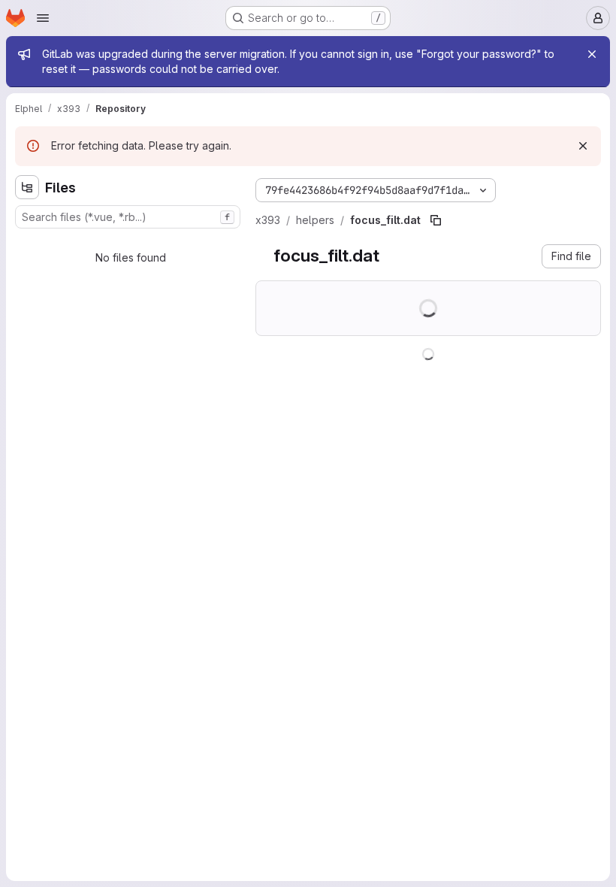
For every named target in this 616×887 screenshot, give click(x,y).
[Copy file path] (436, 220)
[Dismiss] (583, 146)
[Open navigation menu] (43, 18)
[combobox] (127, 217)
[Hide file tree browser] (27, 187)
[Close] (592, 54)
